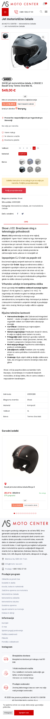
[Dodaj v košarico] (25, 458)
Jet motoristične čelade (14, 26)
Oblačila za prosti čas (11, 579)
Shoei (20, 198)
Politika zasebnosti (9, 634)
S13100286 (16, 202)
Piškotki (5, 638)
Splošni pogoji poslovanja (12, 630)
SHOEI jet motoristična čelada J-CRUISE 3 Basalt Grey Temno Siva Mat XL (22, 84)
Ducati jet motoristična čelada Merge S (19, 487)
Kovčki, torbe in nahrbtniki (12, 586)
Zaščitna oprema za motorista (15, 590)
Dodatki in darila (8, 583)
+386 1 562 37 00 (19, 569)
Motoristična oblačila (10, 598)
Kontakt (5, 623)
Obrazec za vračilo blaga (22, 678)
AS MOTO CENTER (9, 24)
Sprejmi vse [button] (24, 712)
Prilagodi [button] (8, 713)
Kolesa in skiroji (8, 613)
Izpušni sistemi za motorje (13, 609)
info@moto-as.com (13, 564)
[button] (14, 513)
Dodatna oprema (9, 605)
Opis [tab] (26, 222)
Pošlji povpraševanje (13, 190)
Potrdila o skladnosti (10, 642)
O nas (4, 627)
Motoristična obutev (10, 601)
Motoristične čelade (27, 24)
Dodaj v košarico (26, 459)
